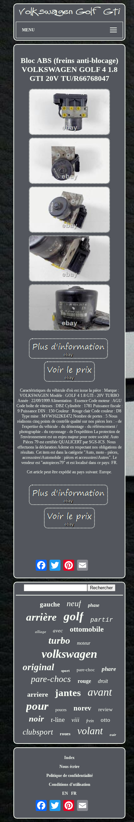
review (105, 709)
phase (93, 605)
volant (90, 730)
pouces (61, 709)
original (38, 667)
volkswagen (69, 653)
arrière (41, 617)
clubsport (38, 732)
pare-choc (86, 669)
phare (109, 669)
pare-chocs (51, 679)
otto (105, 720)
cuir (113, 735)
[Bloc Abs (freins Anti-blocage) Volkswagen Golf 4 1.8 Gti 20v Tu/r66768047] (69, 112)
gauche (50, 604)
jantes (68, 692)
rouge (84, 681)
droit (103, 681)
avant (100, 692)
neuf (74, 603)
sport (65, 670)
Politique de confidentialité (69, 775)
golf (73, 616)
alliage (40, 632)
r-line (58, 719)
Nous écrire (69, 766)
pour (37, 706)
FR (74, 793)
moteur (83, 643)
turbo (59, 640)
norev (82, 708)
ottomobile (87, 629)
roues (65, 733)
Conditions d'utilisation (69, 784)
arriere (37, 694)
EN (65, 793)
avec (58, 630)
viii (75, 719)
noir (36, 718)
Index (69, 757)
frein (90, 720)
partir (101, 619)
